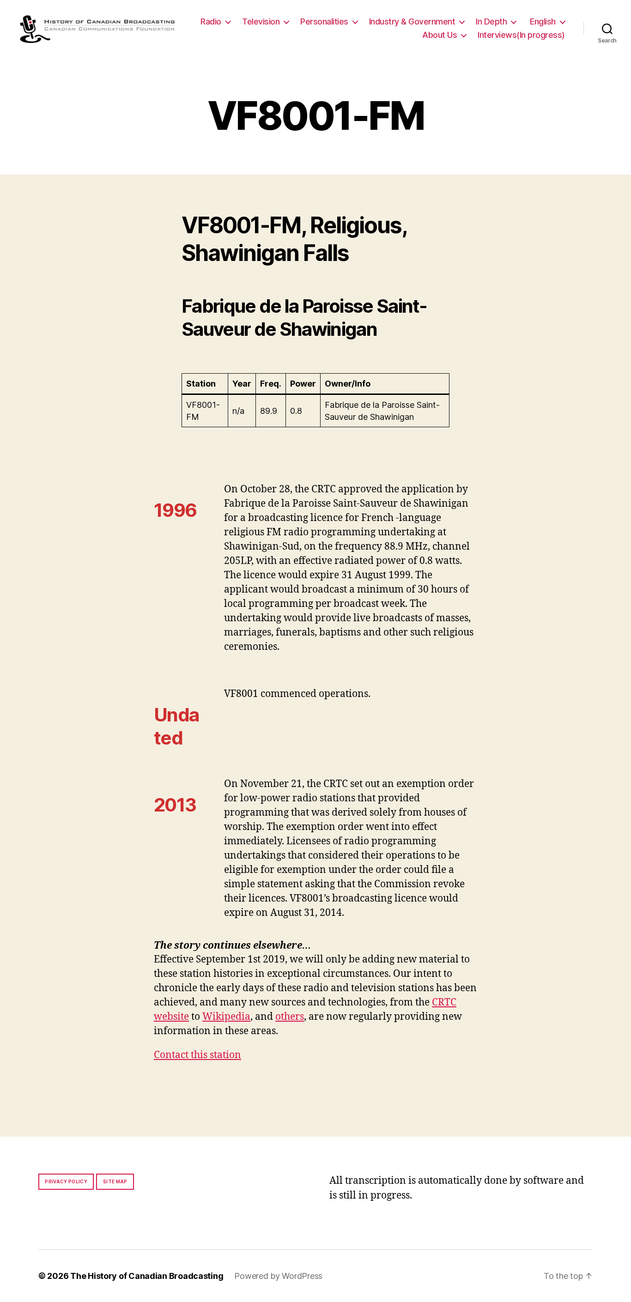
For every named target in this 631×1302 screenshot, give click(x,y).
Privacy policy (66, 1181)
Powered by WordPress (278, 1276)
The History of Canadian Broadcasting (146, 1276)
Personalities (324, 21)
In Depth (491, 21)
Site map (115, 1181)
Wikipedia (226, 1017)
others (289, 1017)
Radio (210, 21)
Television (260, 21)
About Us (439, 35)
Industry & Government (412, 21)
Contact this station (197, 1055)
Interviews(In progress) (521, 35)
